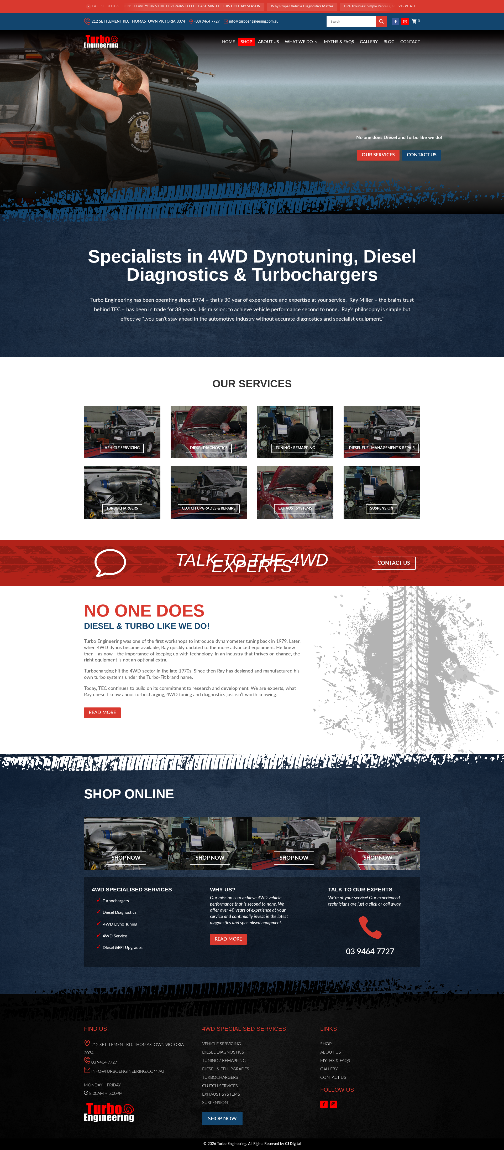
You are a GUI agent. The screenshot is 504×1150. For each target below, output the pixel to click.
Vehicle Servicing (122, 448)
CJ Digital (293, 1144)
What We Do (299, 42)
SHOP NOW (222, 1118)
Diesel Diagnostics (209, 448)
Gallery (369, 42)
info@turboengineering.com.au (254, 21)
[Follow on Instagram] (405, 21)
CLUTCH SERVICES (220, 1086)
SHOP (326, 1044)
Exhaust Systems (295, 508)
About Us (268, 42)
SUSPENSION (215, 1103)
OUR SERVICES (378, 155)
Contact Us (393, 563)
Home (228, 42)
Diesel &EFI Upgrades (123, 948)
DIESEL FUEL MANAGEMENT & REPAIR (382, 448)
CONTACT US (422, 155)
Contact (410, 42)
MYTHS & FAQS (335, 1061)
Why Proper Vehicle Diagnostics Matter (227, 6)
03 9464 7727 (104, 1062)
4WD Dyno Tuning (120, 924)
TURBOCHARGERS (220, 1077)
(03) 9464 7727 (207, 21)
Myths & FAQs (339, 42)
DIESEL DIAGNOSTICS (223, 1052)
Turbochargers (122, 508)
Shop (246, 42)
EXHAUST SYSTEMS (221, 1094)
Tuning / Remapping (295, 448)
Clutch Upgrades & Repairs (208, 508)
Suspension (381, 508)
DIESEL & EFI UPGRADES (225, 1069)
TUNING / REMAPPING (224, 1061)
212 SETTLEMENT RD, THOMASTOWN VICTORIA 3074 (138, 21)
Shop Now (126, 858)
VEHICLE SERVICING (221, 1044)
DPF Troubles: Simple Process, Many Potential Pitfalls (311, 6)
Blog (389, 42)
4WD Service (115, 936)
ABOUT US (330, 1052)
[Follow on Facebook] (395, 21)
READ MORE (102, 712)
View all (407, 6)
